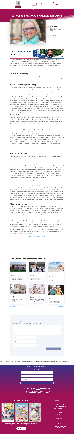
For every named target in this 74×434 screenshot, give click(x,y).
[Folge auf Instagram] (56, 4)
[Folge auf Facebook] (54, 4)
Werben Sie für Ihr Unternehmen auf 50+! (38, 388)
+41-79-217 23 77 (60, 414)
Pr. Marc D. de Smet (54, 26)
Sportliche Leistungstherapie (34, 296)
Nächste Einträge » (61, 306)
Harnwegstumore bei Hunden (15, 296)
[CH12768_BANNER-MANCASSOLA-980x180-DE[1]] (37, 236)
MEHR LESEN (21, 428)
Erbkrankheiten (55, 32)
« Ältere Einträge (12, 306)
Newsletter (57, 1)
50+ (51, 32)
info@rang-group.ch (60, 418)
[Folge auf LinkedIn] (57, 4)
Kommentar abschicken (54, 348)
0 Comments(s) (53, 35)
